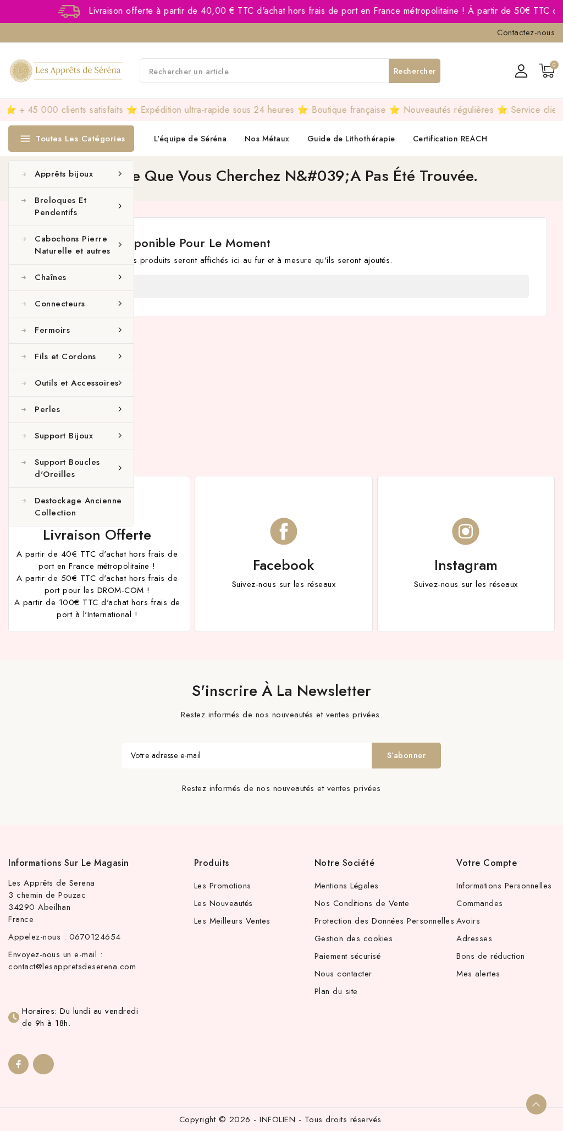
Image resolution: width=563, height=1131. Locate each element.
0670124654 (95, 937)
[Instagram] (43, 1064)
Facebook (283, 564)
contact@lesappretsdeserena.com (72, 966)
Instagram (466, 564)
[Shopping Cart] (547, 71)
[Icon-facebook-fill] (18, 1064)
